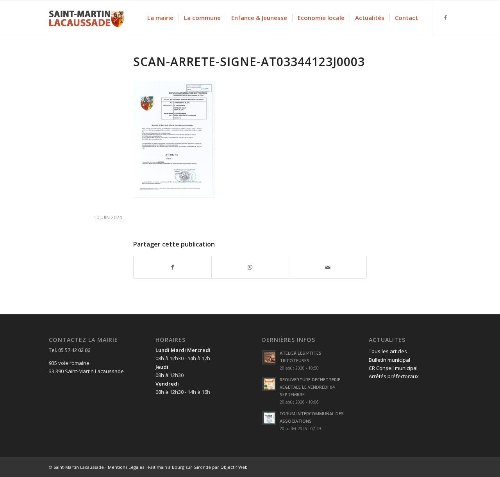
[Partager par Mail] (327, 267)
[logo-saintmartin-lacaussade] (86, 17)
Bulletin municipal (389, 359)
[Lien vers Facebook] (445, 17)
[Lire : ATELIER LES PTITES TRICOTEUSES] (269, 357)
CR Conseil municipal (393, 368)
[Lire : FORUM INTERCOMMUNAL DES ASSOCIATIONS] (269, 418)
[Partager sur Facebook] (172, 267)
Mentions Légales (126, 467)
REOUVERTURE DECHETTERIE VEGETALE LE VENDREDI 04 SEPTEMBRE (310, 387)
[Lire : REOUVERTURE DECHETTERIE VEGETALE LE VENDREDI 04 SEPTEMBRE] (269, 384)
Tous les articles (388, 351)
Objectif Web (234, 467)
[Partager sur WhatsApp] (250, 267)
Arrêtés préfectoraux (394, 376)
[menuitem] (160, 17)
